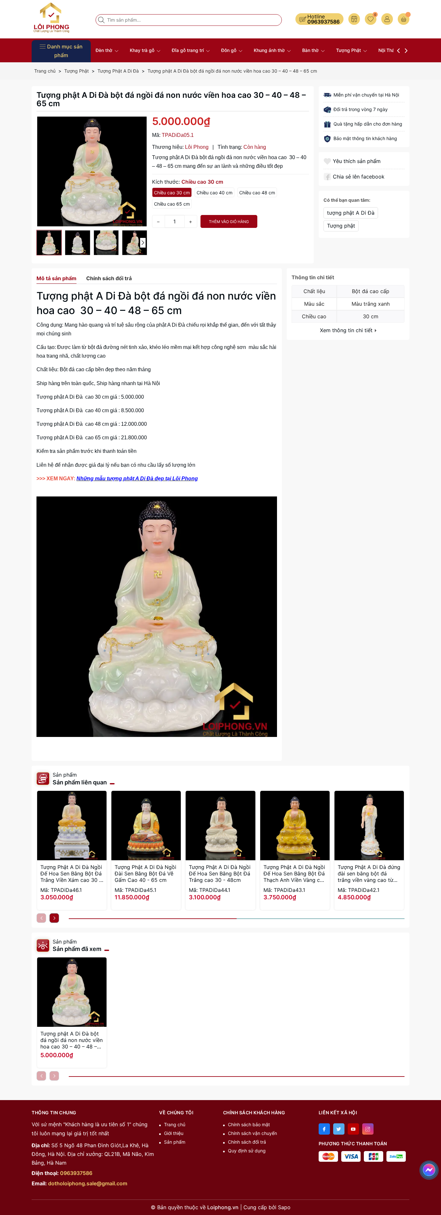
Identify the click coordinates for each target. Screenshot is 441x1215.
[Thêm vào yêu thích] (328, 161)
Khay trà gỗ (143, 50)
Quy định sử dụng (247, 1150)
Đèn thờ (105, 50)
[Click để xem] (91, 171)
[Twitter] (338, 1129)
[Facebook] (324, 1129)
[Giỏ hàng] (403, 19)
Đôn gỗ (229, 50)
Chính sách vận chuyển (252, 1133)
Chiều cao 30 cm (172, 192)
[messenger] (429, 1168)
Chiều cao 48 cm (257, 192)
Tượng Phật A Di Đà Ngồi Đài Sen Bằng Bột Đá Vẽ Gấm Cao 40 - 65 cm (145, 873)
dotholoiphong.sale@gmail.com (87, 1183)
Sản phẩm (174, 1142)
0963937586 (323, 21)
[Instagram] (368, 1129)
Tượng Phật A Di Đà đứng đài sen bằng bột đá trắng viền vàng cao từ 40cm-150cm (369, 873)
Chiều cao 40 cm (214, 192)
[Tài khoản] (387, 19)
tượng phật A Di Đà (350, 212)
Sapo (284, 1207)
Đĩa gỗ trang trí (188, 50)
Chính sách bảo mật (249, 1124)
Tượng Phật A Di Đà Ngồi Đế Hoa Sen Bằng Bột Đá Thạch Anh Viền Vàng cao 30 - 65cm (294, 873)
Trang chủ (174, 1124)
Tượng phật (341, 225)
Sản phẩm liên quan (80, 782)
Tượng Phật (349, 50)
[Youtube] (353, 1129)
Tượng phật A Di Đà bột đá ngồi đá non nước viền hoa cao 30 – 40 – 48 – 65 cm (71, 1040)
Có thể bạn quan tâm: (346, 200)
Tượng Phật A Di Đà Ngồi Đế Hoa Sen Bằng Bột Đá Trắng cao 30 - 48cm (220, 873)
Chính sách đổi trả (247, 1142)
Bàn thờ (311, 50)
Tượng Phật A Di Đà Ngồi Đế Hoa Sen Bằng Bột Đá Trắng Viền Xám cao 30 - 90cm (71, 873)
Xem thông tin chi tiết (347, 330)
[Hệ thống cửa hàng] (354, 19)
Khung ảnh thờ (270, 50)
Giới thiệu (173, 1133)
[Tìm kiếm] (102, 20)
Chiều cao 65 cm (172, 204)
